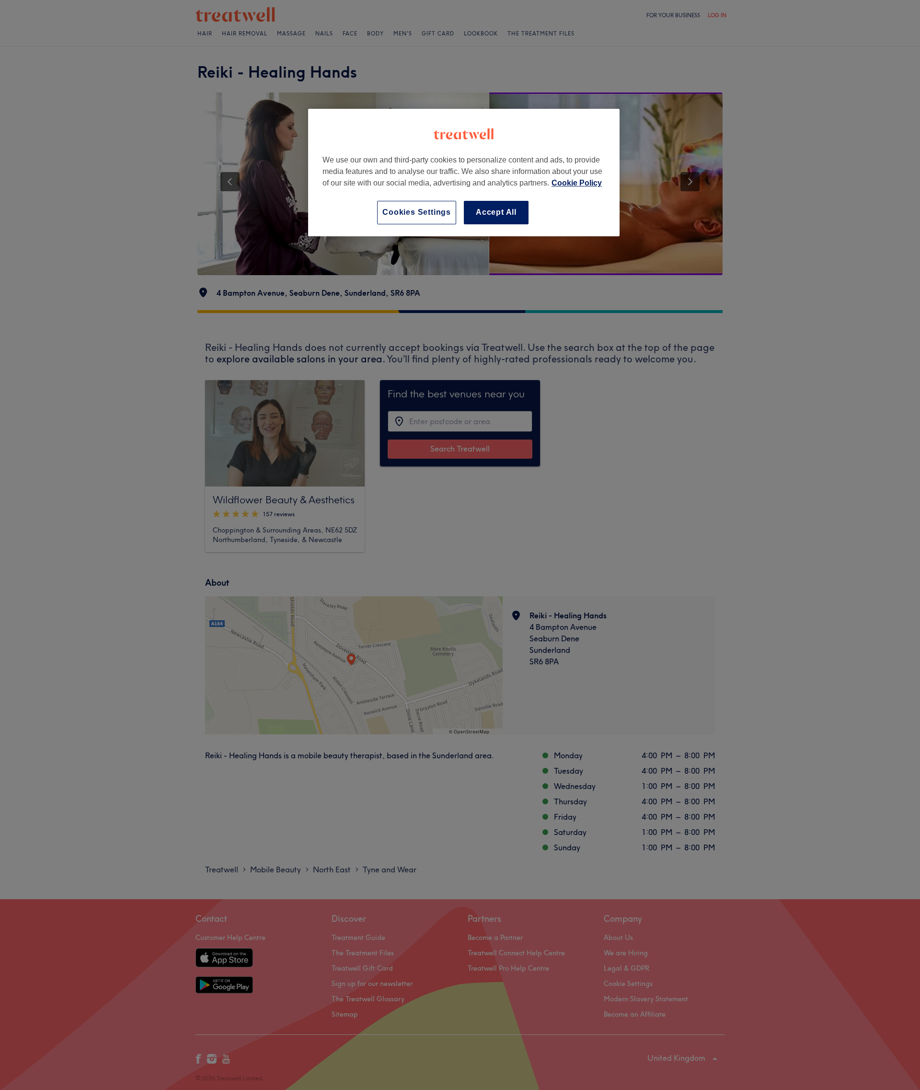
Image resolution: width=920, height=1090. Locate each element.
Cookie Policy (577, 183)
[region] (464, 172)
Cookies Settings (416, 212)
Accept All (496, 212)
